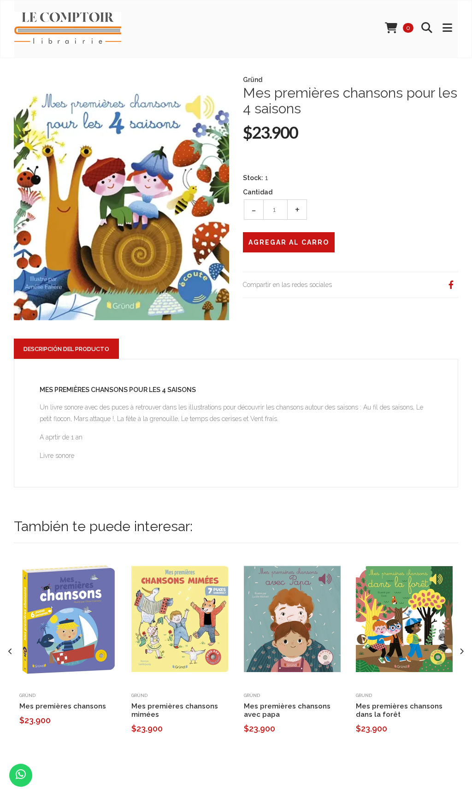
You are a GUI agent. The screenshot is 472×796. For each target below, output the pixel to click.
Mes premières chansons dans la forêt (399, 710)
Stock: (253, 178)
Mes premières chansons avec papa (287, 710)
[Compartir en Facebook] (450, 285)
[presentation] (10, 651)
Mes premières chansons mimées (174, 710)
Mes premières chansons (62, 706)
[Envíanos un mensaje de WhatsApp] (20, 775)
